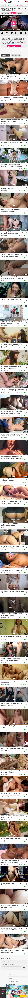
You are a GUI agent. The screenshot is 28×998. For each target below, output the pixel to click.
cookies (3, 991)
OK (23, 992)
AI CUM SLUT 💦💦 (5, 5)
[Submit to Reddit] (21, 17)
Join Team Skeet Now (13, 46)
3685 (13, 13)
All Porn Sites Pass (6, 572)
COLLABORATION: (13, 981)
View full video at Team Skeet (10, 17)
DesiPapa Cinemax (6, 415)
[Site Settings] (25, 1)
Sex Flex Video (5, 347)
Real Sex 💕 (15, 5)
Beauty (20, 13)
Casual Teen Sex (5, 145)
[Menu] (22, 1)
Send (23, 967)
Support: (11, 978)
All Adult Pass (5, 78)
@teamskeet (12, 43)
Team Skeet (7, 13)
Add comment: (5, 961)
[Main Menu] (2, 2)
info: (9, 975)
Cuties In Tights (5, 774)
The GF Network (5, 617)
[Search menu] (18, 1)
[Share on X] (25, 17)
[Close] (26, 992)
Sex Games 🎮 (23, 5)
